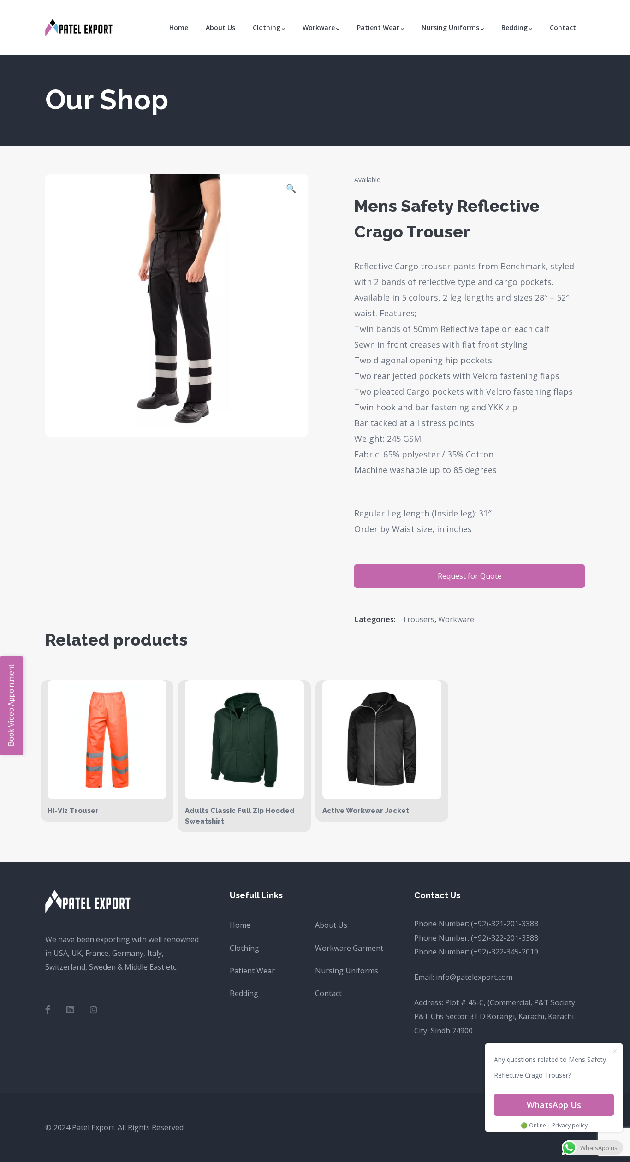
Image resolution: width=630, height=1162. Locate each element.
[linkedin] (70, 1009)
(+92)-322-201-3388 (504, 938)
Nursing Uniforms (346, 971)
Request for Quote (470, 576)
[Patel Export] (79, 26)
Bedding (244, 993)
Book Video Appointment (11, 705)
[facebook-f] (47, 1009)
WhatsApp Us (554, 1104)
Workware (456, 619)
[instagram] (93, 1009)
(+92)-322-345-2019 (504, 952)
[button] (291, 189)
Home (240, 925)
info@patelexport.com (474, 977)
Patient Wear (252, 971)
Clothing (244, 948)
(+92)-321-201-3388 (504, 924)
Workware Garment (349, 948)
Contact (328, 993)
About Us (331, 925)
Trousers (418, 619)
